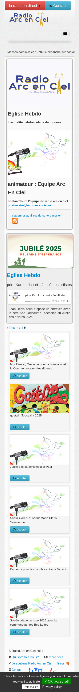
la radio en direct (23, 6)
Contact (59, 6)
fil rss (61, 663)
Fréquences (55, 657)
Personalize (31, 686)
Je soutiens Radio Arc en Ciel (32, 663)
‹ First (11, 327)
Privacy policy (52, 686)
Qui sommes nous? (25, 657)
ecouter (21, 375)
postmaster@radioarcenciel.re (29, 205)
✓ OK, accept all (56, 681)
